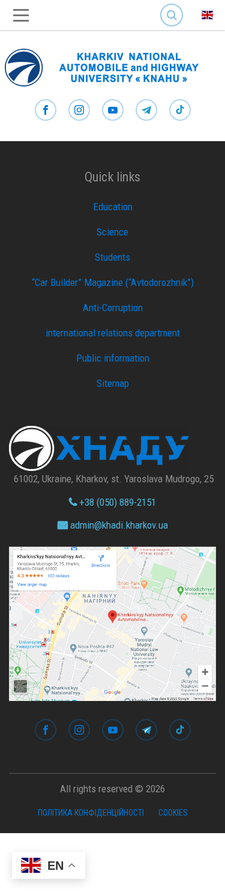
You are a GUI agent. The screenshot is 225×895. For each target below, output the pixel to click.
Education (113, 207)
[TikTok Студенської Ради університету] (180, 110)
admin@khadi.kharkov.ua (118, 525)
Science (112, 232)
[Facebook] (45, 110)
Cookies (173, 813)
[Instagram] (79, 110)
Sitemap (113, 383)
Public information (112, 358)
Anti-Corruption (113, 308)
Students (112, 257)
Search (171, 5)
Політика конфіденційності (91, 813)
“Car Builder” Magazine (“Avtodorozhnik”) (113, 282)
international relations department (113, 333)
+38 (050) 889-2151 (116, 502)
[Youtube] (112, 110)
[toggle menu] (21, 15)
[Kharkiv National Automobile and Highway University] (108, 64)
